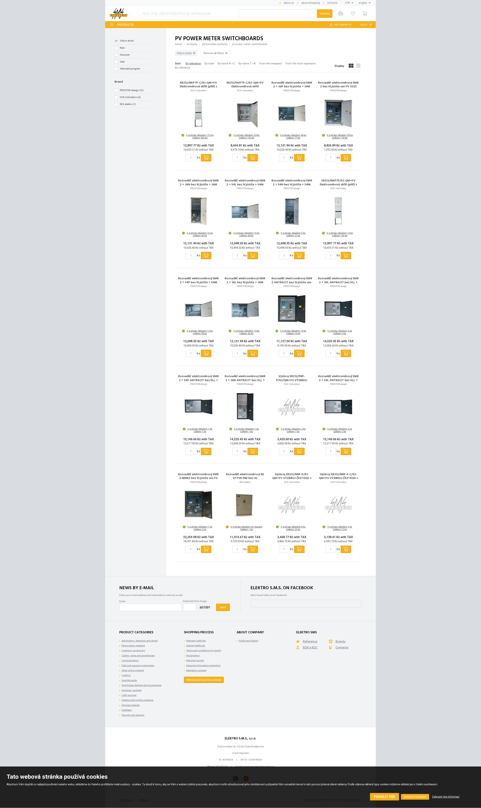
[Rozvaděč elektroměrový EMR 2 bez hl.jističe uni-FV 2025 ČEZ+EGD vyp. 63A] (338, 113)
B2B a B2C (310, 647)
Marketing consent (196, 670)
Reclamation (193, 655)
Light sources (129, 695)
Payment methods (196, 640)
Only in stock (127, 40)
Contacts (332, 2)
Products (125, 25)
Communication (130, 660)
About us (289, 2)
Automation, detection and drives (140, 640)
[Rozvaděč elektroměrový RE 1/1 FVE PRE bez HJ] (245, 505)
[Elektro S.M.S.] (118, 13)
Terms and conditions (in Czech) (203, 650)
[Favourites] (353, 13)
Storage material (130, 705)
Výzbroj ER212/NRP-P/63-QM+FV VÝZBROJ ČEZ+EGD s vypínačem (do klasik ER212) (291, 478)
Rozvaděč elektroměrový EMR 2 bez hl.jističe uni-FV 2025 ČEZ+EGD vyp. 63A (338, 87)
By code (209, 63)
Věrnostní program (130, 68)
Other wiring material (133, 670)
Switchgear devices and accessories (141, 685)
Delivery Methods (195, 645)
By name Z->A (247, 63)
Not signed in (342, 24)
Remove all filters (213, 53)
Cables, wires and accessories (138, 655)
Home (178, 44)
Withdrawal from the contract (203, 679)
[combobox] (349, 3)
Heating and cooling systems (137, 700)
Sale (122, 61)
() (132, 90)
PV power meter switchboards (249, 44)
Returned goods (195, 660)
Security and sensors (133, 715)
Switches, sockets (131, 690)
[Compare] (340, 13)
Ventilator (127, 710)
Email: (122, 601)
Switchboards (129, 680)
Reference (310, 641)
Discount (125, 54)
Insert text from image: (195, 601)
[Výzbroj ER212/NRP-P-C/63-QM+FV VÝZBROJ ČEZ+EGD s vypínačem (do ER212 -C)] (338, 505)
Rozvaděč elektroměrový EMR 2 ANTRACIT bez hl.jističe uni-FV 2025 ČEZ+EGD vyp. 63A (292, 282)
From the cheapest (270, 63)
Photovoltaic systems (214, 44)
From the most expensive (301, 63)
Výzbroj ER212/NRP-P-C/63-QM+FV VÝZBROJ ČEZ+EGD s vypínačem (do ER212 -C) (338, 478)
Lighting (126, 675)
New (122, 47)
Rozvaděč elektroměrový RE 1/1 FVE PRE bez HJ (245, 476)
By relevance (193, 63)
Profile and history (248, 640)
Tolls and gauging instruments (138, 665)
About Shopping (310, 2)
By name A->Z (226, 63)
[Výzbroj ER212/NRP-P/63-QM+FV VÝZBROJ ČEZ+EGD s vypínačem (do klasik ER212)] (292, 505)
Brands (341, 641)
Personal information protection (203, 665)
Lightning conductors (133, 650)
